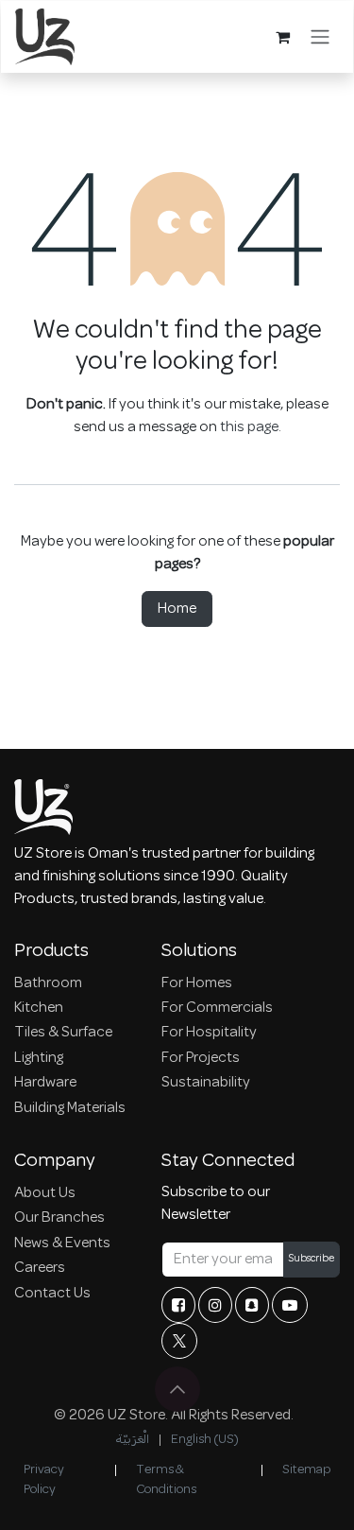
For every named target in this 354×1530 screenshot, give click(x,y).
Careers (39, 1268)
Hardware (45, 1082)
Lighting (38, 1058)
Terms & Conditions (166, 1480)
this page (249, 427)
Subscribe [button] (311, 1259)
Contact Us (52, 1293)
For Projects (200, 1058)
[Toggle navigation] (320, 37)
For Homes (196, 983)
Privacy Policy (44, 1480)
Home (177, 609)
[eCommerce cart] (282, 37)
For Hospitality (209, 1032)
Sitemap (306, 1470)
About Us (45, 1193)
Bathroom (48, 983)
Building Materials (70, 1108)
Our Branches (59, 1218)
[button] (177, 1389)
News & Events (62, 1243)
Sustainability (205, 1082)
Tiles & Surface (63, 1032)
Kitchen (38, 1008)
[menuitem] (132, 1439)
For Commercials (217, 1008)
